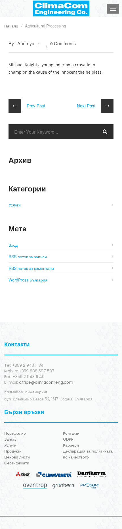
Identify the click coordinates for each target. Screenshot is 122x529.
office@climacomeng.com (46, 382)
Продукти (13, 451)
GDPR (68, 439)
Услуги (15, 205)
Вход (13, 245)
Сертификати (16, 463)
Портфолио (15, 433)
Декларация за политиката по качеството (88, 454)
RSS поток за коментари (31, 268)
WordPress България (28, 280)
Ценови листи (17, 457)
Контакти (71, 433)
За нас (10, 439)
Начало (11, 26)
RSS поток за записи (28, 256)
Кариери (71, 445)
